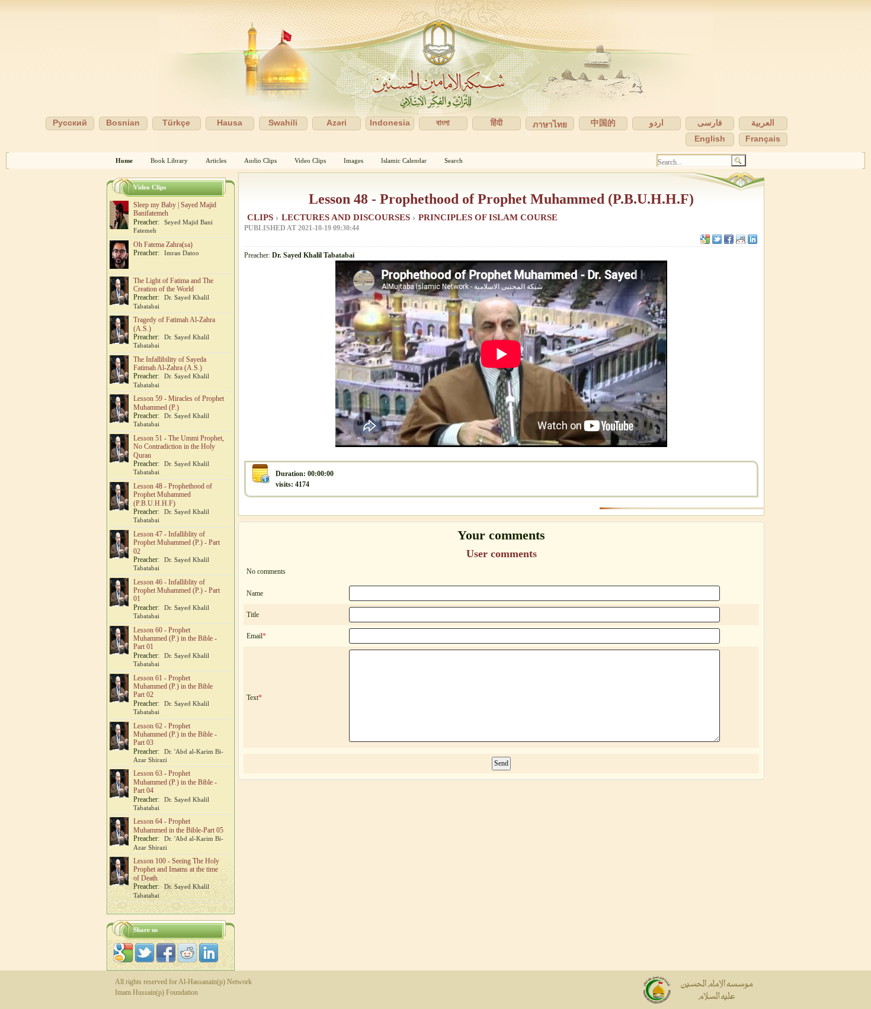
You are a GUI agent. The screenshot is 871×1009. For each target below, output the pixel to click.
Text (252, 697)
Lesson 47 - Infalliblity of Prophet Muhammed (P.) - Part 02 (176, 542)
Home (124, 160)
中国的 (603, 122)
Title (252, 614)
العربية (762, 122)
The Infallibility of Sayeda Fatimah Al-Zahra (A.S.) (169, 363)
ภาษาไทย (550, 124)
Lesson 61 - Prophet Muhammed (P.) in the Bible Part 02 (173, 686)
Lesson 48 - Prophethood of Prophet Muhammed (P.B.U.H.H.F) (501, 199)
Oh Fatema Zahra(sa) (163, 244)
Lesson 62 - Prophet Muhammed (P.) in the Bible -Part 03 (175, 734)
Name (254, 593)
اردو (656, 122)
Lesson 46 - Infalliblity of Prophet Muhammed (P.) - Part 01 (176, 590)
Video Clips (310, 160)
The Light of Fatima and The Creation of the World (173, 285)
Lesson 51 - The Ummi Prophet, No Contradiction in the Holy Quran (178, 446)
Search (453, 160)
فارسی (709, 122)
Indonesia (390, 122)
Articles (216, 160)
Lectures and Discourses (346, 217)
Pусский (70, 122)
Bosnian (123, 122)
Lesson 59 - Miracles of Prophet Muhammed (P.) (178, 402)
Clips (261, 217)
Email (254, 636)
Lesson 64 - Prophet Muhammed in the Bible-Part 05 (178, 825)
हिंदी (496, 122)
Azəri (336, 122)
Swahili (282, 122)
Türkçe (176, 122)
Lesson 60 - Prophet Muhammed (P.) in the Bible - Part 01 (175, 638)
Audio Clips (260, 160)
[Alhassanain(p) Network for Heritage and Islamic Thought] (435, 76)
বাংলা (443, 122)
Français (762, 138)
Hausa (229, 122)
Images (353, 160)
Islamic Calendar (404, 160)
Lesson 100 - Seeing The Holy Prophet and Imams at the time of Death (176, 869)
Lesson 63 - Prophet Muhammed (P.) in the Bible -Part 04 (175, 782)
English (709, 138)
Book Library (169, 160)
